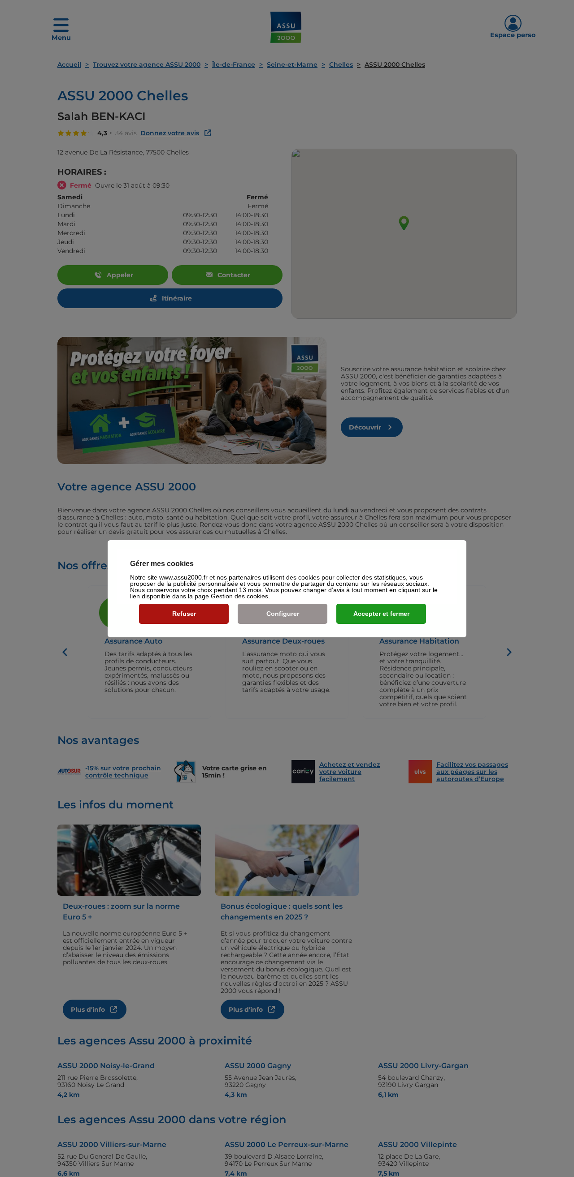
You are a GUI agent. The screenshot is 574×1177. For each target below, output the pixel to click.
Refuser (184, 613)
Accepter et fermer (381, 613)
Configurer (282, 613)
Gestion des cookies (239, 596)
